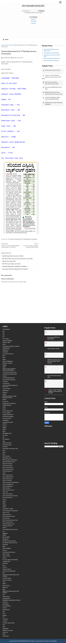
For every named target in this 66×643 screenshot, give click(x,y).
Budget (5, 365)
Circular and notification (9, 379)
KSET (4, 503)
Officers (5, 550)
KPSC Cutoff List (7, 480)
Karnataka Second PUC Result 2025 (52, 55)
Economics (5, 401)
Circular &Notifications (9, 377)
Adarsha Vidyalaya (7, 340)
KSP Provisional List (8, 522)
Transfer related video (9, 623)
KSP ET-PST (6, 512)
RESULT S (5, 587)
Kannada (5, 446)
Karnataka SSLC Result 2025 (51, 53)
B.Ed (4, 355)
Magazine (5, 533)
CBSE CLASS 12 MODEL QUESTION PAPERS (9, 369)
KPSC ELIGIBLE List (8, 484)
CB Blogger (54, 641)
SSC (4, 611)
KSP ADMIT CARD (8, 508)
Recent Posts (6, 585)
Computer (5, 381)
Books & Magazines (8, 361)
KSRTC (5, 527)
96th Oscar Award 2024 (9, 261)
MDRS (4, 535)
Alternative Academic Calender (11, 346)
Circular (5, 376)
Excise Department (8, 411)
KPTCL (4, 499)
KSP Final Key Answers (9, 516)
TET (4, 617)
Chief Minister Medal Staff (10, 374)
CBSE (4, 367)
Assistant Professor (8, 353)
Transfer (5, 621)
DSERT (4, 399)
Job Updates (6, 439)
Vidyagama (5, 628)
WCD (4, 634)
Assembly (5, 352)
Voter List (5, 632)
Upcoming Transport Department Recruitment (15, 269)
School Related (7, 606)
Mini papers (6, 539)
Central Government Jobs (9, 372)
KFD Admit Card (7, 458)
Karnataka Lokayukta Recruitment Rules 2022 (51, 83)
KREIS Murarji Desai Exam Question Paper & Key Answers (54, 93)
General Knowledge (8, 416)
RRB (4, 589)
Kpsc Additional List (8, 476)
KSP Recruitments (8, 525)
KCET (4, 452)
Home (2, 45)
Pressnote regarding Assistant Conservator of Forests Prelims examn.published (53, 369)
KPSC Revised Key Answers (10, 495)
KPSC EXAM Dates (8, 486)
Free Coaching (6, 412)
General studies (7, 418)
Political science (7, 569)
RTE (4, 594)
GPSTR (5, 424)
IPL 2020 (5, 435)
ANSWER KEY (6, 348)
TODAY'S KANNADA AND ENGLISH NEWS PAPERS (52, 98)
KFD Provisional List (8, 467)
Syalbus (5, 615)
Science (5, 607)
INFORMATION (7, 433)
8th (3, 335)
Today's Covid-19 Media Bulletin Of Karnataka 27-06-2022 (10, 246)
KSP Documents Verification (10, 510)
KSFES (4, 505)
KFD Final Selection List (9, 461)
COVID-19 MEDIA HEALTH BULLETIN (10, 386)
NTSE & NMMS (7, 548)
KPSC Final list (6, 488)
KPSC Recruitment (8, 493)
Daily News (6, 390)
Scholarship (6, 604)
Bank (4, 357)
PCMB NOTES (6, 561)
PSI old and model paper (9, 571)
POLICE (5, 567)
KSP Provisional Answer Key (10, 520)
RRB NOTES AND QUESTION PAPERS (11, 591)
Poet (4, 565)
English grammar (7, 405)
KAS (4, 450)
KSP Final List (6, 518)
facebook (33, 19)
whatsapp (33, 21)
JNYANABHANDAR (33, 5)
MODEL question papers (9, 541)
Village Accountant (8, 630)
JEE (3, 437)
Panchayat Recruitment (9, 552)
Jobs (4, 441)
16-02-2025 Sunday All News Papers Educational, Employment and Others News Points (53, 383)
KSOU (4, 507)
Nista (4, 546)
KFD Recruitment (7, 471)
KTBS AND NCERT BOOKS (10, 529)
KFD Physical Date (7, 465)
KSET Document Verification (51, 60)
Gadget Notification (8, 414)
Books (4, 359)
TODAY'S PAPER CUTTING (55, 343)
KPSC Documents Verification (11, 482)
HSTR (4, 429)
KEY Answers (6, 456)
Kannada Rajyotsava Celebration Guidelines (14, 266)
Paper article (9, 45)
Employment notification (9, 403)
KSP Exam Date (7, 514)
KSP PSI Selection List (9, 524)
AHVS (4, 344)
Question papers (7, 580)
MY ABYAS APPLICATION (10, 542)
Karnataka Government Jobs (10, 448)
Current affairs (6, 388)
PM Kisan (5, 563)
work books (6, 636)
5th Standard (6, 329)
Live (4, 531)
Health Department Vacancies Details (12, 256)
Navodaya (5, 544)
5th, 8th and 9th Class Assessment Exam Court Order (17, 258)
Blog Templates (44, 641)
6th (3, 331)
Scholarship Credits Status (52, 70)
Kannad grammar (7, 444)
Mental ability (6, 537)
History (5, 426)
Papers (4, 557)
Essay (4, 407)
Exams (4, 409)
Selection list (6, 609)
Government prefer (8, 422)
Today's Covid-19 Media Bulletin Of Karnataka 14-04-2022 (51, 76)
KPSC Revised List (8, 497)
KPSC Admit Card (7, 478)
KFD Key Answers (7, 463)
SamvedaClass (6, 598)
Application (6, 350)
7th (3, 333)
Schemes (5, 602)
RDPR (4, 583)
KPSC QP (5, 492)
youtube (33, 23)
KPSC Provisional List (8, 490)
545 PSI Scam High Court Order (11, 264)
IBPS (4, 431)
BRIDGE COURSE (7, 363)
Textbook (5, 619)
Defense (5, 392)
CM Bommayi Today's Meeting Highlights (53, 103)
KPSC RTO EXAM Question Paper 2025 (51, 50)
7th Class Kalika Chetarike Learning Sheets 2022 (30, 246)
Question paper (7, 578)
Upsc (4, 626)
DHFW (4, 394)
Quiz (4, 582)
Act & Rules (6, 338)
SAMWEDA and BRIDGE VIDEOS (12, 600)
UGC (4, 624)
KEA (4, 454)
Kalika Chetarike (7, 443)
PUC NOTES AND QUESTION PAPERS (11, 575)
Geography (6, 420)
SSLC (4, 613)
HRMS (4, 427)
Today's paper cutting (53, 348)
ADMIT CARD (6, 342)
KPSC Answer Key (8, 475)
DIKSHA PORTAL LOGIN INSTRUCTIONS (9, 396)
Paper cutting (6, 556)
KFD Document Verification (10, 460)
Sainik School (6, 596)
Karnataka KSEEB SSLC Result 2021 (53, 88)
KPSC (4, 473)
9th (3, 336)
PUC (4, 573)
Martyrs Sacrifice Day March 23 (52, 58)
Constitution (6, 383)
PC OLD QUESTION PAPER (10, 559)
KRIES (4, 501)
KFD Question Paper (8, 469)
